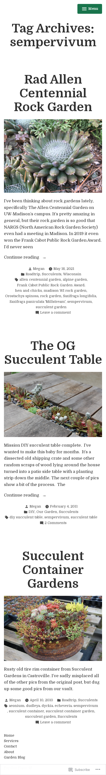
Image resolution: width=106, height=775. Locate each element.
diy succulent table (26, 517)
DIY (32, 512)
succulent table (84, 517)
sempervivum (79, 302)
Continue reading (22, 258)
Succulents (51, 274)
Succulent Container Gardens (53, 570)
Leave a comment (55, 312)
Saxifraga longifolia (79, 296)
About (9, 752)
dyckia (47, 706)
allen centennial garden (40, 279)
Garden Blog (14, 757)
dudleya (33, 706)
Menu (90, 9)
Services (11, 741)
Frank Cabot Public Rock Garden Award (51, 285)
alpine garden (75, 279)
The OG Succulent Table (53, 353)
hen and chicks (28, 290)
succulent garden (51, 307)
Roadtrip (33, 274)
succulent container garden (70, 711)
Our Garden (46, 512)
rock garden (50, 296)
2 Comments (56, 523)
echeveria (63, 706)
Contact (10, 746)
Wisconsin (72, 274)
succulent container (26, 711)
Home (9, 735)
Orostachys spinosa (21, 296)
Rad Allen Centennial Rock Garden (53, 93)
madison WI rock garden (65, 290)
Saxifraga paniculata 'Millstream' (38, 302)
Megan (39, 269)
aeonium (16, 706)
